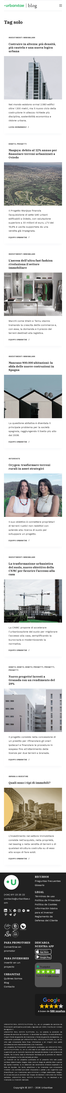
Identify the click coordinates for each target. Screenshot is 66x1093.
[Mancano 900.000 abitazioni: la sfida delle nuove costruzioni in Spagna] (33, 396)
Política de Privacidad (47, 900)
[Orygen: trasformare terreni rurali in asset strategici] (33, 495)
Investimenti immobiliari (22, 38)
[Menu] (60, 5)
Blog (6, 982)
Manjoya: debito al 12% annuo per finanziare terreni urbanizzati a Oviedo (33, 154)
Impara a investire (18, 776)
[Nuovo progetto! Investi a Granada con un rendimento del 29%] (33, 710)
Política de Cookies (46, 904)
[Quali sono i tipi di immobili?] (33, 809)
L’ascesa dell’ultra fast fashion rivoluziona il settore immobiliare (31, 264)
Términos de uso (45, 896)
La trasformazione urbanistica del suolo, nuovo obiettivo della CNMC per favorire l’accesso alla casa (32, 569)
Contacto (9, 986)
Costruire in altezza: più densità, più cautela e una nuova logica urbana (32, 47)
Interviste (14, 459)
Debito (12, 144)
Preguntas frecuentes (48, 881)
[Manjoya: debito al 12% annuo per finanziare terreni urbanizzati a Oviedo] (33, 184)
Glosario (39, 885)
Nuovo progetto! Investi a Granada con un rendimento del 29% (32, 680)
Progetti (22, 144)
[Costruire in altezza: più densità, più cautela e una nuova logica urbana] (33, 77)
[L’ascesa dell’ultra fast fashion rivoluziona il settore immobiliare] (33, 294)
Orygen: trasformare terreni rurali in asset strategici (29, 466)
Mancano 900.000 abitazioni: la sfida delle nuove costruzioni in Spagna (31, 366)
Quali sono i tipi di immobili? (29, 783)
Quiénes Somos (13, 978)
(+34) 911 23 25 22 (14, 894)
